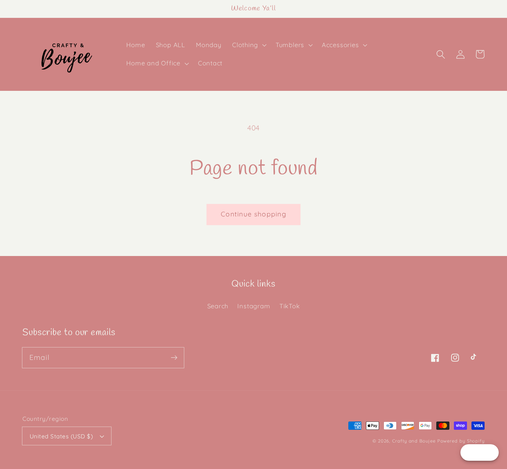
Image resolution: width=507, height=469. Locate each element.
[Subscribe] (174, 357)
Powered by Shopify (461, 441)
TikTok (289, 306)
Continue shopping (253, 214)
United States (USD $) (61, 436)
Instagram (253, 306)
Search (218, 306)
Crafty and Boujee (413, 441)
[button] (248, 45)
